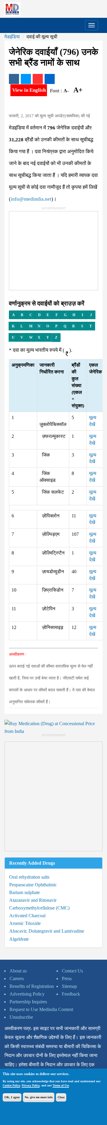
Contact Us (72, 970)
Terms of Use (61, 1085)
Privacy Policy (31, 1085)
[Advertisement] (53, 248)
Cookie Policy (11, 1085)
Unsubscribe (21, 1017)
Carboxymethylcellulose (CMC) (39, 907)
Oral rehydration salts (29, 877)
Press (67, 978)
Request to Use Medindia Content (41, 1009)
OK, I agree (12, 1097)
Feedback (71, 993)
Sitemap (69, 986)
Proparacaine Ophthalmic (33, 884)
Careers (17, 978)
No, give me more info (39, 1097)
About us (18, 970)
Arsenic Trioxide (25, 923)
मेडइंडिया (12, 36)
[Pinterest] (38, 79)
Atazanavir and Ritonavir (32, 900)
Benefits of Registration (32, 986)
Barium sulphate (24, 892)
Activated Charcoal (27, 915)
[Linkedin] (50, 79)
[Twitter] (26, 79)
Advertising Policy (27, 993)
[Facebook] (14, 79)
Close (61, 1097)
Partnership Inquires (28, 1001)
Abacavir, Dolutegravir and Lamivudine (46, 931)
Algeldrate (19, 939)
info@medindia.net (31, 199)
